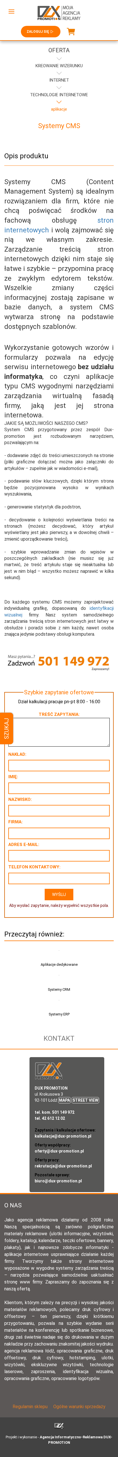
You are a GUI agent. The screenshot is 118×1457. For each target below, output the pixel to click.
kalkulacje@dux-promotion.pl (63, 1136)
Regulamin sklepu (30, 1406)
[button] (11, 11)
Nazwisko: (20, 799)
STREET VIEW (85, 1100)
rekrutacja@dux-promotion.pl (63, 1166)
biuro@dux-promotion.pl (58, 1181)
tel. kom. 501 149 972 (54, 1112)
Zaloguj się (38, 32)
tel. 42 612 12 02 (50, 1118)
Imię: (13, 776)
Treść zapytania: (59, 714)
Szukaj (6, 728)
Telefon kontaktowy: (34, 867)
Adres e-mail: (23, 844)
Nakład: (17, 754)
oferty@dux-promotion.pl (59, 1151)
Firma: (15, 821)
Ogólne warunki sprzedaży (79, 1406)
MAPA (64, 1100)
